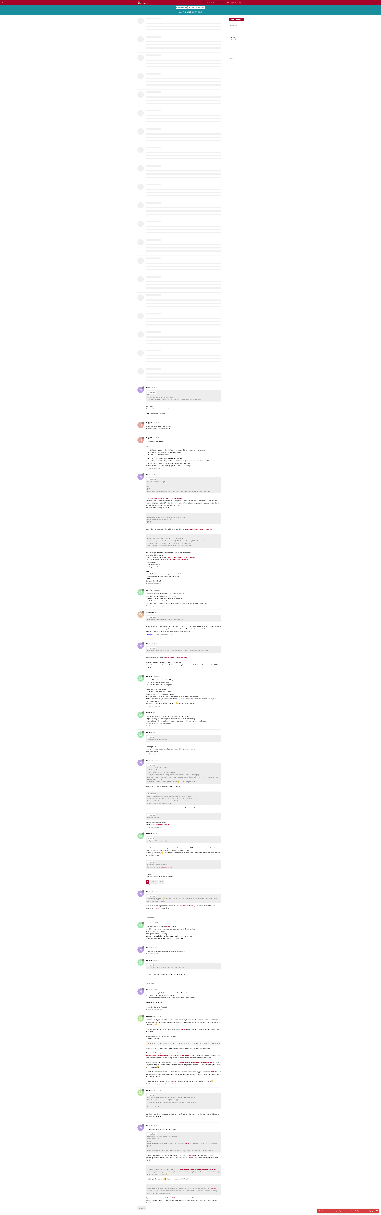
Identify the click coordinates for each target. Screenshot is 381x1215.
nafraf (152, 737)
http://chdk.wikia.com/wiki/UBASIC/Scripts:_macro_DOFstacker (168, 1055)
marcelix (153, 392)
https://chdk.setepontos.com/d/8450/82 (181, 557)
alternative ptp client (163, 825)
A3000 (192, 1155)
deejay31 (153, 479)
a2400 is (172, 1081)
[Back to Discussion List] (2, 2)
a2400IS (167, 927)
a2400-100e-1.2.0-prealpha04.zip (176, 658)
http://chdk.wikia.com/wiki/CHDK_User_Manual (166, 498)
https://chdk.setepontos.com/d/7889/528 (174, 560)
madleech (153, 1134)
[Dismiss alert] (377, 1211)
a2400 (183, 1029)
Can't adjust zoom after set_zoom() (188, 906)
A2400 (189, 1158)
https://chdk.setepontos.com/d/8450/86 (198, 529)
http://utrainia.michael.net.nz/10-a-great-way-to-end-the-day (193, 1062)
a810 (157, 908)
